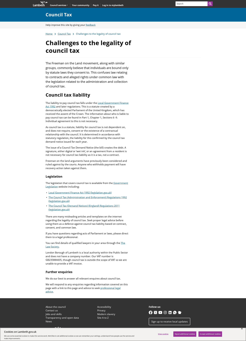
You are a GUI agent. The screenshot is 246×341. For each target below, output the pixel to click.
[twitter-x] (155, 313)
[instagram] (165, 313)
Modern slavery (106, 314)
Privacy (101, 310)
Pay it (96, 5)
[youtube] (160, 313)
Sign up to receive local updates (169, 321)
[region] (123, 334)
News (49, 321)
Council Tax (59, 14)
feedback (90, 24)
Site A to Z (103, 317)
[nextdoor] (180, 313)
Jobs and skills (54, 314)
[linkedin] (170, 313)
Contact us (52, 310)
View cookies (163, 334)
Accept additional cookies (210, 334)
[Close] (242, 329)
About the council (56, 307)
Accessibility (104, 307)
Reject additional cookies (185, 334)
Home (49, 34)
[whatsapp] (175, 313)
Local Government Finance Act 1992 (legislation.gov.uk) (80, 192)
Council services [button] (58, 5)
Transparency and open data (62, 317)
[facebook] (150, 313)
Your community (80, 5)
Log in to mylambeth (113, 5)
